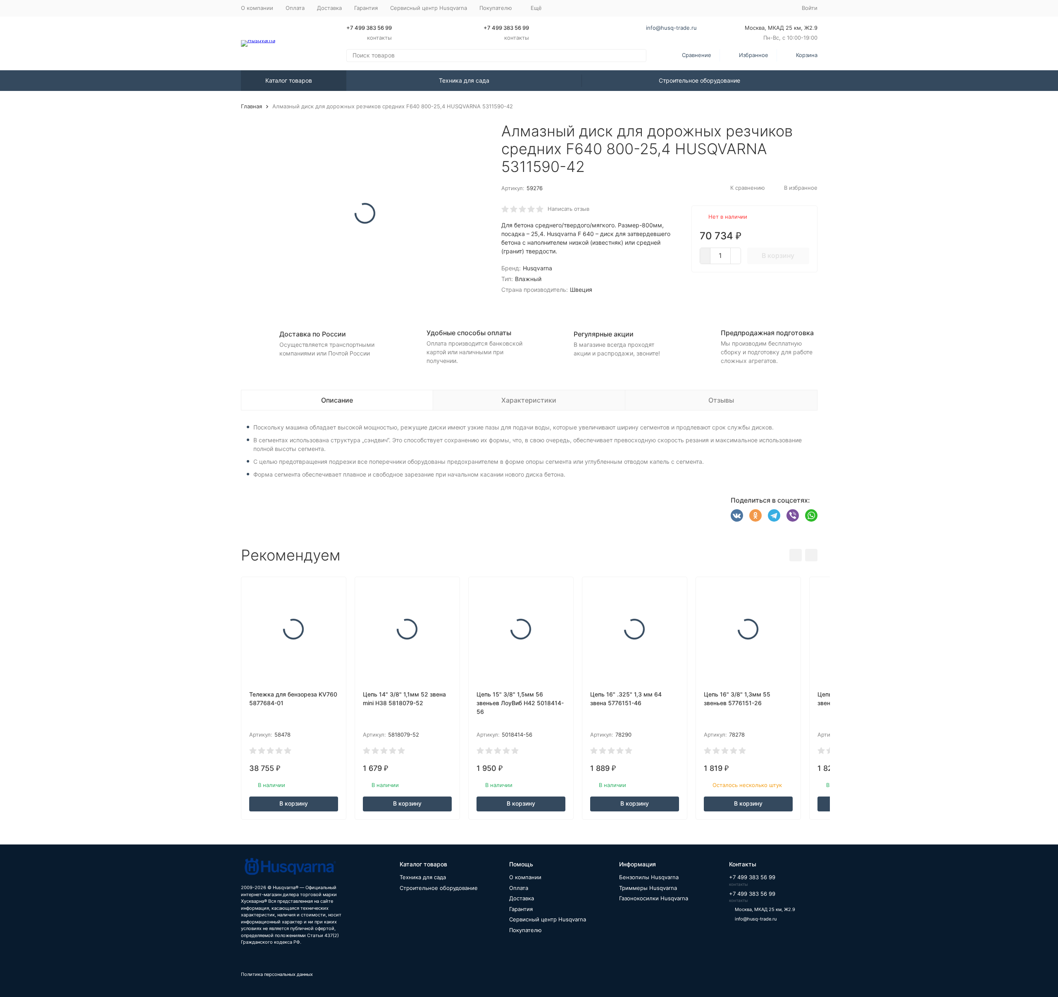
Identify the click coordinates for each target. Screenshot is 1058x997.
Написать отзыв (568, 208)
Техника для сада (464, 80)
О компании (257, 8)
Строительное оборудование (699, 80)
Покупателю (525, 930)
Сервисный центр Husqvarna (428, 8)
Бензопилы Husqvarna (649, 877)
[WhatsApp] (811, 515)
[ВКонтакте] (737, 515)
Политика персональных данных (277, 974)
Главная (251, 106)
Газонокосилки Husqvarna (653, 898)
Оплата (295, 8)
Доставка (329, 8)
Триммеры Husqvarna (648, 888)
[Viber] (792, 515)
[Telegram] (774, 515)
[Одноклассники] (755, 515)
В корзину (778, 255)
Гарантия (366, 8)
